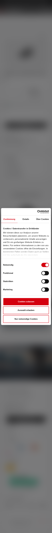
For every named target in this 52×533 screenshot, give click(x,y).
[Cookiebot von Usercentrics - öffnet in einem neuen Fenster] (37, 211)
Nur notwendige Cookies (26, 319)
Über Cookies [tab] (42, 219)
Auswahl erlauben (26, 310)
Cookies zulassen (26, 301)
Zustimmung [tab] (9, 219)
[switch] (45, 273)
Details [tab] (26, 219)
